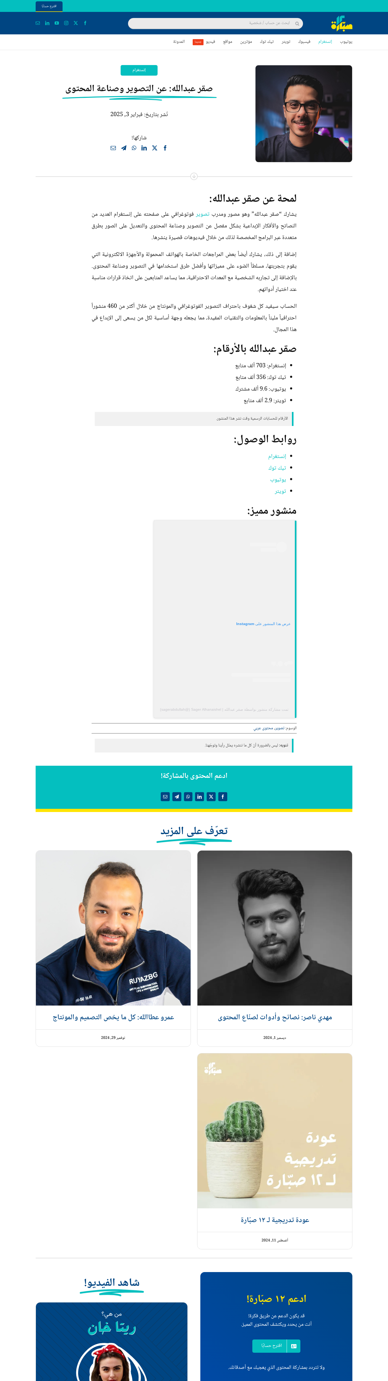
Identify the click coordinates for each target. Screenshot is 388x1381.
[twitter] (76, 23)
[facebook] (85, 23)
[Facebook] (165, 149)
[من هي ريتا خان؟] (111, 1308)
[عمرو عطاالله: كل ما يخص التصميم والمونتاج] (113, 856)
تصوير (203, 214)
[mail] (38, 23)
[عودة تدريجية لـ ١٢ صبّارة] (274, 1059)
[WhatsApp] (134, 149)
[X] (154, 149)
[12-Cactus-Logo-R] (341, 18)
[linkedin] (47, 23)
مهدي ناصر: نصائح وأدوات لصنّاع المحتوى (275, 1017)
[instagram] (66, 23)
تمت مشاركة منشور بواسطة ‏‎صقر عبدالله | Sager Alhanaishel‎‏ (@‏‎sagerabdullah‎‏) (224, 709)
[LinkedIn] (144, 149)
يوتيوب (278, 480)
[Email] (113, 149)
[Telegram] (124, 149)
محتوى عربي (263, 728)
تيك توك (277, 468)
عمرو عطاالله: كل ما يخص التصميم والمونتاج (113, 1017)
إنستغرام (139, 70)
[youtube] (57, 23)
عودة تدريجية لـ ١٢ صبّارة (275, 1220)
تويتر (280, 492)
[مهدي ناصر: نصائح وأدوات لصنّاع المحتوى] (274, 856)
